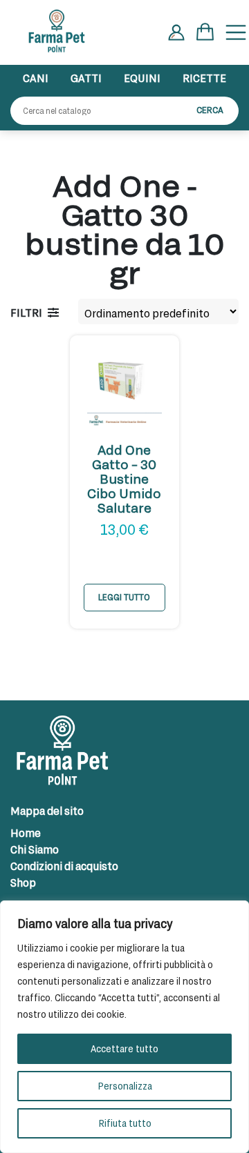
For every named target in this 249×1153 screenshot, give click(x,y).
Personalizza (125, 1086)
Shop (23, 882)
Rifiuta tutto (124, 1123)
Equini (142, 77)
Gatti (86, 77)
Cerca (209, 109)
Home (25, 832)
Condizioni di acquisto (64, 865)
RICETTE (204, 77)
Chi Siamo (34, 849)
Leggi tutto (124, 596)
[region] (124, 1026)
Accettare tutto (124, 1048)
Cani (35, 77)
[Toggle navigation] (235, 32)
